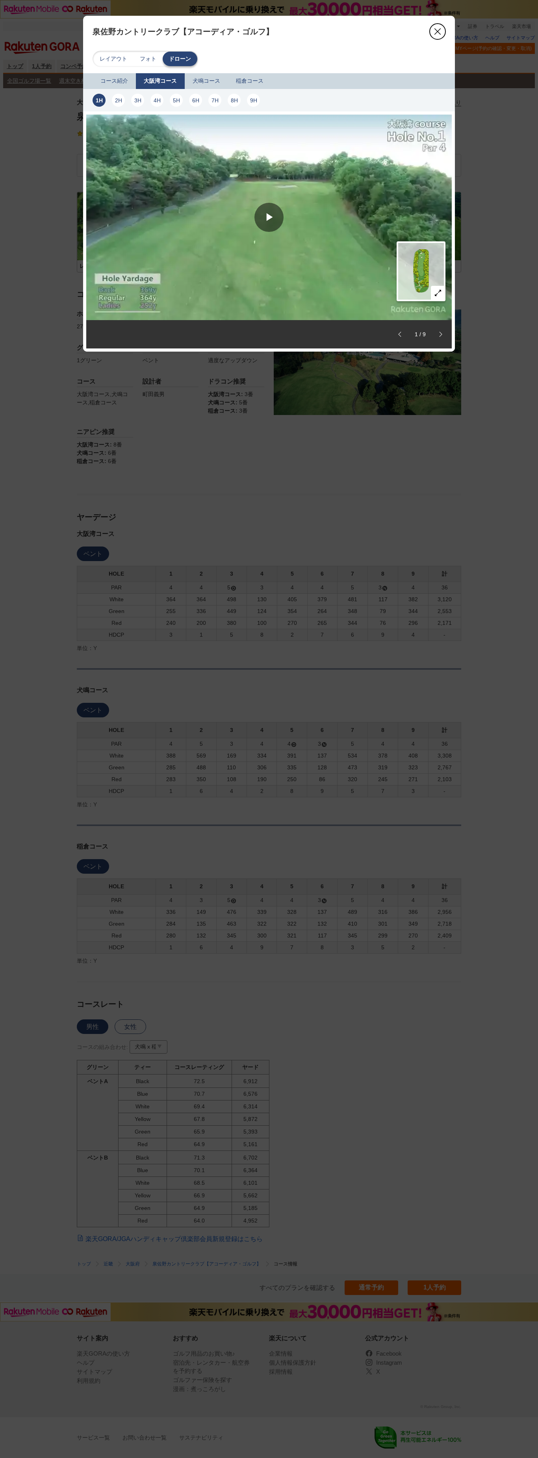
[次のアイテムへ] (440, 334)
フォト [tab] (148, 59)
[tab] (114, 81)
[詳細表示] (437, 292)
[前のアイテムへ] (399, 334)
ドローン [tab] (180, 59)
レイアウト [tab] (113, 59)
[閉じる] (437, 31)
